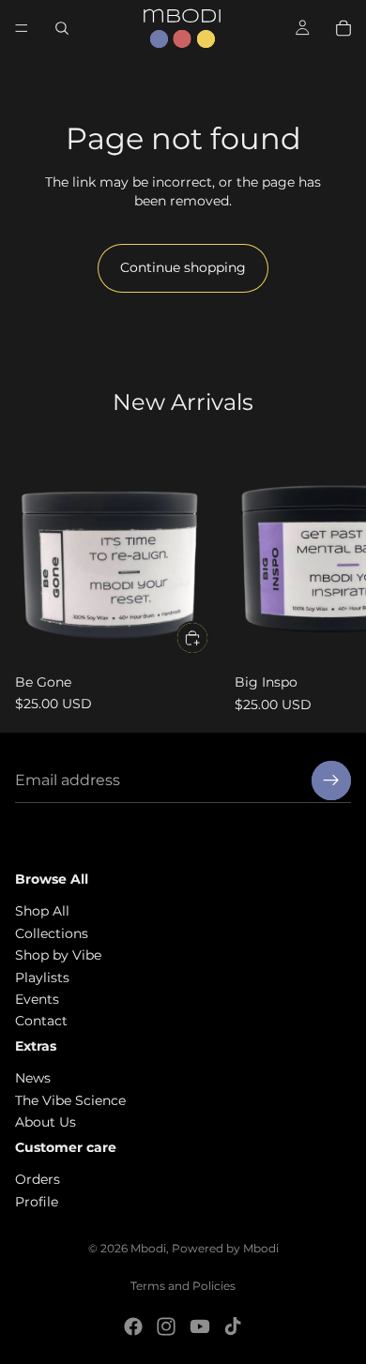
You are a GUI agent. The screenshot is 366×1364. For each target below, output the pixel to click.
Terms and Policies (183, 1286)
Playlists (42, 976)
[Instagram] (166, 1326)
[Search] (62, 28)
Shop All (42, 910)
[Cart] (343, 28)
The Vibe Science (70, 1100)
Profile (36, 1201)
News (33, 1077)
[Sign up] (331, 780)
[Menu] (21, 28)
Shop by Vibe (58, 955)
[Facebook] (133, 1326)
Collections (51, 933)
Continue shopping (183, 267)
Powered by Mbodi (225, 1248)
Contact (41, 1020)
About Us (45, 1122)
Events (37, 999)
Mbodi (148, 1248)
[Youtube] (200, 1326)
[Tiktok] (232, 1326)
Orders (37, 1179)
